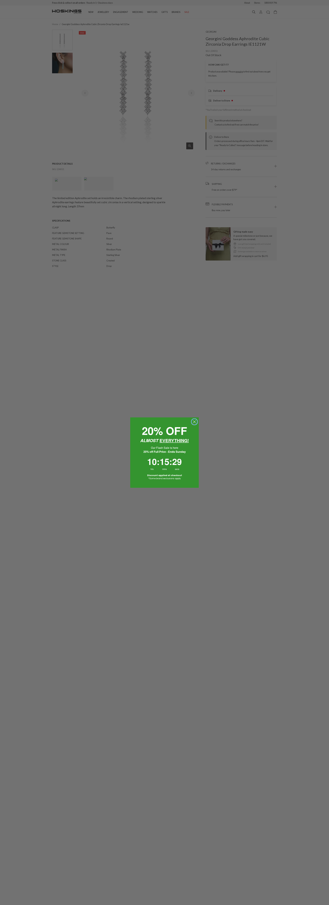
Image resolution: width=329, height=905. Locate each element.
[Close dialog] (194, 422)
